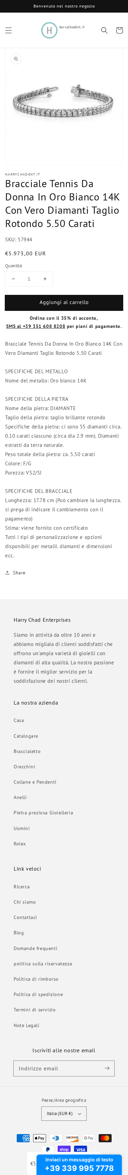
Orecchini (24, 767)
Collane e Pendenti (35, 782)
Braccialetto (27, 751)
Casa (19, 720)
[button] (8, 30)
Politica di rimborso (36, 979)
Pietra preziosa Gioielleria (43, 813)
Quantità (13, 266)
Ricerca (22, 887)
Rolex (20, 844)
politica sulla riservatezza (43, 964)
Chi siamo (25, 902)
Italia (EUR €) (60, 1113)
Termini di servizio (35, 1010)
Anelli (20, 797)
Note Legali (27, 1025)
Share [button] (19, 573)
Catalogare (26, 736)
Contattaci (25, 917)
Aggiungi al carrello (64, 302)
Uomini (22, 828)
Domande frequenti (35, 948)
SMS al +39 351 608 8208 (35, 326)
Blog (19, 933)
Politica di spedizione (38, 994)
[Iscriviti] (106, 1068)
